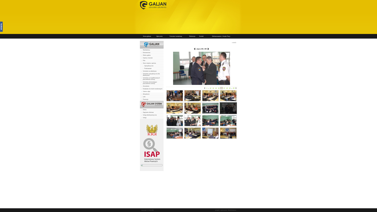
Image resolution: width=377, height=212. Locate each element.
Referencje (192, 36)
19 (229, 88)
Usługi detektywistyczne (150, 115)
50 (233, 88)
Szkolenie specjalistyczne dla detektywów (151, 74)
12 (210, 88)
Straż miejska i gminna (149, 63)
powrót (234, 42)
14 (216, 88)
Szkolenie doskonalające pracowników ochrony (150, 82)
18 (227, 88)
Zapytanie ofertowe (148, 112)
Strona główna (147, 36)
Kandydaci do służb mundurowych (152, 89)
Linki (144, 96)
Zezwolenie (146, 86)
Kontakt (201, 36)
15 (218, 88)
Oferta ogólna (147, 55)
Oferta (144, 109)
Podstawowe (147, 68)
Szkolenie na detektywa (149, 71)
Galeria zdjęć (146, 91)
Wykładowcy (146, 50)
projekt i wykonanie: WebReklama (225, 210)
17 (224, 88)
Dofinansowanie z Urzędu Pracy (221, 36)
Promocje (145, 99)
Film (144, 60)
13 (213, 88)
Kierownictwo (146, 52)
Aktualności (146, 94)
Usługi (144, 117)
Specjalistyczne (148, 66)
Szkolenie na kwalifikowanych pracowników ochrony (151, 78)
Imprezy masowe (148, 58)
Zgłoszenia (159, 36)
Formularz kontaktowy (176, 36)
